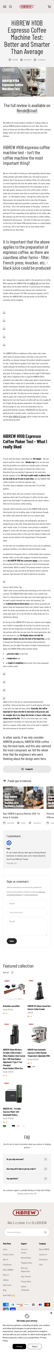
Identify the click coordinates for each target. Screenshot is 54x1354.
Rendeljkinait (27, 110)
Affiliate (6, 1280)
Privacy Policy (26, 1281)
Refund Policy (26, 1257)
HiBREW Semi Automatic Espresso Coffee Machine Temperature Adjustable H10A (39, 1052)
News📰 (6, 1274)
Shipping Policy (26, 1262)
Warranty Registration (25, 1269)
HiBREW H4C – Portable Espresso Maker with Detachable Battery (12, 1111)
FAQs (40, 1264)
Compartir (29, 769)
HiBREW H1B (34, 283)
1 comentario (41, 60)
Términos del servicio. (31, 895)
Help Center (7, 1285)
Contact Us (43, 1254)
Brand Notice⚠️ (9, 1295)
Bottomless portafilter (11, 1006)
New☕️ (6, 1259)
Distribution (7, 1264)
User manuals (26, 1276)
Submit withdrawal (25, 1288)
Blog (4, 1290)
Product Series (8, 1254)
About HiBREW (8, 1269)
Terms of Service (24, 1251)
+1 (23, 1126)
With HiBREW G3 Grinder (17, 416)
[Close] (51, 1312)
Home (5, 1249)
